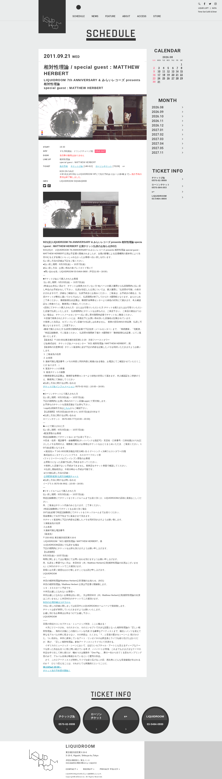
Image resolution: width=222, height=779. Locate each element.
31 (159, 81)
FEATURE (110, 16)
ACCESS (141, 16)
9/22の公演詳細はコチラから (57, 602)
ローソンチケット (104, 166)
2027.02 (158, 134)
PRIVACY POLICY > (110, 769)
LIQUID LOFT (203, 8)
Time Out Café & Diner (207, 12)
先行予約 (64, 166)
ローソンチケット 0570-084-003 (161, 186)
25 (163, 78)
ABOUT (126, 16)
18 (163, 74)
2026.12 (158, 125)
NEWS (95, 16)
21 (177, 74)
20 (173, 74)
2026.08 (158, 107)
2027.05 (158, 148)
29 (181, 78)
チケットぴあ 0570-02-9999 (159, 179)
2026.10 (158, 116)
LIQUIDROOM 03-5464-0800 (159, 197)
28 (177, 78)
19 (168, 74)
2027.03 (158, 139)
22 (181, 74)
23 (154, 78)
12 (168, 71)
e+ (153, 192)
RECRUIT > (88, 769)
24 (159, 78)
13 (173, 71)
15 (181, 71)
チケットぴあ (77, 166)
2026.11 (158, 120)
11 (163, 71)
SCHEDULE (78, 16)
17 (159, 74)
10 (159, 71)
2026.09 (158, 111)
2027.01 (158, 129)
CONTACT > (72, 769)
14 (177, 71)
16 (154, 74)
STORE (157, 16)
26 (168, 78)
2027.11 (158, 152)
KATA (214, 8)
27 (173, 78)
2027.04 (158, 143)
